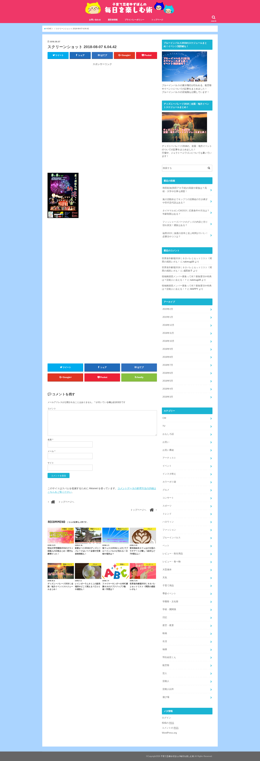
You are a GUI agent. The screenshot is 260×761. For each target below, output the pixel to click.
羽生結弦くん (169, 657)
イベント (167, 466)
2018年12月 (168, 325)
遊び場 (165, 697)
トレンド (167, 514)
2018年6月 (167, 373)
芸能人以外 (168, 689)
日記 (164, 617)
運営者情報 (113, 20)
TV (163, 426)
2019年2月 (167, 309)
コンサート (168, 498)
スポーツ (167, 506)
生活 (164, 641)
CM (164, 418)
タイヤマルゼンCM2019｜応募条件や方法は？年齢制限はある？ (185, 212)
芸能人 (165, 681)
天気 (164, 577)
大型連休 (167, 569)
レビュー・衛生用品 (172, 553)
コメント (52, 408)
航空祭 (165, 665)
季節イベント (169, 593)
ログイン (166, 718)
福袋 (164, 649)
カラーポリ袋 (169, 482)
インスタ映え (169, 474)
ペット (165, 545)
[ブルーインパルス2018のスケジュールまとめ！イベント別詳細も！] (184, 80)
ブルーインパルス (171, 537)
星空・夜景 (168, 625)
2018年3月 (167, 397)
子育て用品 (168, 585)
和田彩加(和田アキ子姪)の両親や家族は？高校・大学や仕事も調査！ (184, 190)
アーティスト (169, 458)
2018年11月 (168, 333)
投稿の (168, 723)
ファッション (169, 530)
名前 (50, 439)
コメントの (170, 728)
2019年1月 (167, 317)
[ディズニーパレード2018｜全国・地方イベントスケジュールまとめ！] (184, 140)
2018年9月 (167, 349)
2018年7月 (167, 365)
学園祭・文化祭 (170, 601)
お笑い (165, 442)
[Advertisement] (102, 93)
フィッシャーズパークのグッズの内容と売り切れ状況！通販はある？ (185, 223)
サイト (51, 463)
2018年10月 (168, 341)
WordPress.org (169, 733)
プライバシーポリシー (134, 20)
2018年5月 (167, 381)
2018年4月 (167, 389)
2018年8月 (167, 357)
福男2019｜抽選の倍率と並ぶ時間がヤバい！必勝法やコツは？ (185, 235)
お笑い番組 (168, 450)
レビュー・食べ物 (171, 561)
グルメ (165, 490)
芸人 (164, 673)
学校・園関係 (169, 609)
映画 (164, 633)
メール (51, 451)
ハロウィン (168, 522)
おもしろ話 (168, 434)
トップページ (157, 20)
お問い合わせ (95, 20)
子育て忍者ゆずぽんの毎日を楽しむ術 (177, 756)
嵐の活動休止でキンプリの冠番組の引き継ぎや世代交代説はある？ (185, 201)
